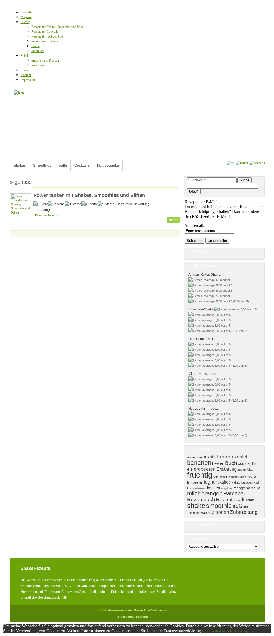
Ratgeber (234, 493)
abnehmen (195, 457)
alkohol (211, 457)
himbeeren (195, 482)
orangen (212, 493)
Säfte (63, 165)
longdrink (227, 488)
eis (190, 469)
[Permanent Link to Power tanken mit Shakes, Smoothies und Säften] (20, 212)
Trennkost (37, 51)
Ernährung (226, 469)
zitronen (220, 512)
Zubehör (26, 56)
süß (237, 506)
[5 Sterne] (106, 204)
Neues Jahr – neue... (203, 408)
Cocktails (82, 165)
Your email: (194, 225)
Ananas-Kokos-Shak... (204, 274)
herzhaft (252, 476)
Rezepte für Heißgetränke (47, 36)
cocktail (244, 463)
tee (245, 507)
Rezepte (225, 499)
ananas (227, 456)
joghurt (211, 482)
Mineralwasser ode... (203, 374)
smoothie (219, 505)
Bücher (25, 22)
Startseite (26, 12)
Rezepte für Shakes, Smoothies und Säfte (57, 27)
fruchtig (199, 474)
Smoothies (42, 165)
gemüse (220, 476)
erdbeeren (205, 469)
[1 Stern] (40, 204)
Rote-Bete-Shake (201, 309)
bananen (199, 462)
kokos (201, 488)
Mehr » (173, 219)
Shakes (20, 165)
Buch (231, 463)
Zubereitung (244, 512)
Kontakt (26, 75)
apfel (242, 456)
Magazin (26, 17)
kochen (192, 488)
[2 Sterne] (56, 204)
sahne (250, 500)
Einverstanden (211, 631)
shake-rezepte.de (120, 610)
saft (240, 499)
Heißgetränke (108, 165)
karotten (247, 482)
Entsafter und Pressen (45, 60)
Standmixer (38, 65)
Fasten (35, 46)
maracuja (253, 488)
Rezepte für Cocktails (44, 31)
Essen (241, 469)
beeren (218, 463)
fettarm (251, 470)
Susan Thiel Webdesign (150, 610)
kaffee (225, 482)
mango (239, 488)
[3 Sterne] (73, 204)
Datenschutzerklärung (132, 616)
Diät (255, 463)
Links (24, 70)
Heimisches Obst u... (203, 339)
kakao (236, 482)
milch (194, 493)
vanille (206, 513)
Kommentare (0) (47, 215)
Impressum (28, 80)
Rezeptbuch (201, 499)
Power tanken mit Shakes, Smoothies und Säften (89, 195)
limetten (213, 488)
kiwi (256, 482)
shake (196, 505)
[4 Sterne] (89, 204)
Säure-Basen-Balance (44, 41)
